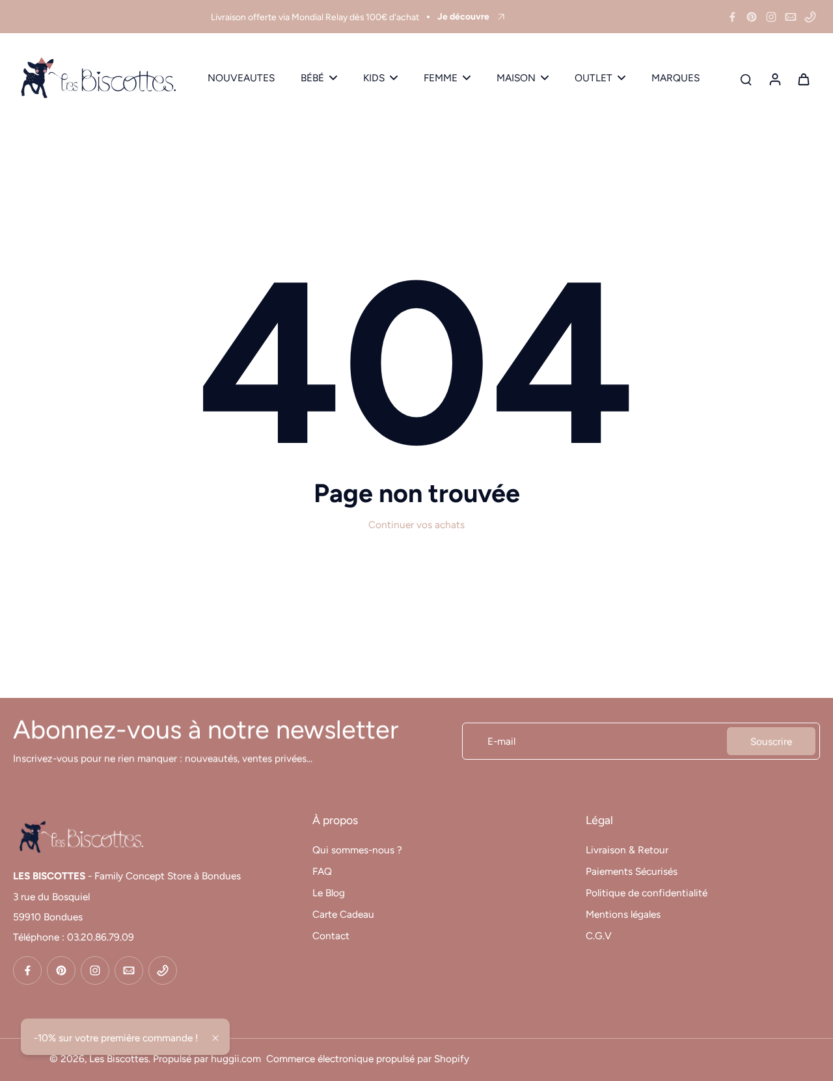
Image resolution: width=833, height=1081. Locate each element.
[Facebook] (732, 17)
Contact (330, 935)
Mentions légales (623, 914)
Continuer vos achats (416, 524)
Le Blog (328, 893)
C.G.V (599, 935)
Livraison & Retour (627, 850)
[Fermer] (215, 1038)
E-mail (501, 741)
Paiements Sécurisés (631, 871)
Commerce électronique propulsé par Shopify (367, 1058)
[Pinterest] (751, 17)
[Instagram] (771, 17)
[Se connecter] (774, 78)
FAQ (322, 871)
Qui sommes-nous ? (357, 850)
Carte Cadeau (343, 914)
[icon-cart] (803, 79)
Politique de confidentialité (646, 893)
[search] (745, 79)
